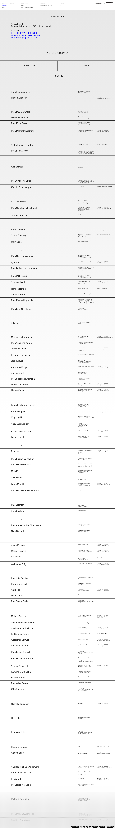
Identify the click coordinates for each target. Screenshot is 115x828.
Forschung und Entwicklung (9, 4)
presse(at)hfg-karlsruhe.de (26, 37)
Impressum (95, 826)
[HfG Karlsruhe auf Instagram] (87, 827)
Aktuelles (4, 2)
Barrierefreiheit (110, 826)
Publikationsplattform (27, 7)
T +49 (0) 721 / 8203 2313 (26, 33)
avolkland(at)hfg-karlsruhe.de (27, 35)
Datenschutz (102, 826)
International (24, 4)
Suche (22, 6)
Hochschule (24, 2)
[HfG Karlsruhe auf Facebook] (90, 827)
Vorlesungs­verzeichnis (66, 2)
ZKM (61, 6)
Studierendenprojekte (46, 6)
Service (62, 4)
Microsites (4, 7)
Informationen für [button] (75, 826)
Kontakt (42, 4)
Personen (4, 6)
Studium (42, 2)
